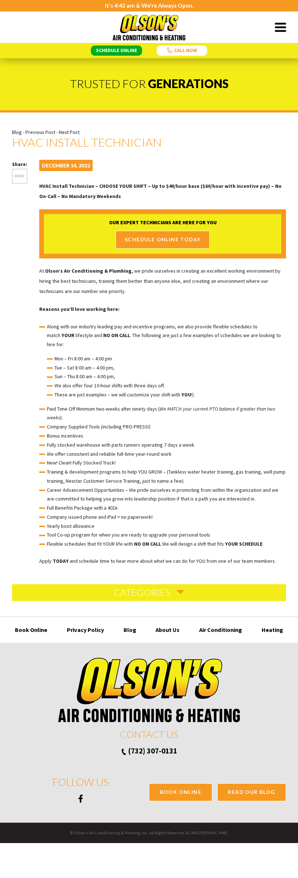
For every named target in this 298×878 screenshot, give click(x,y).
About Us (168, 629)
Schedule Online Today (163, 239)
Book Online (31, 629)
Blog (17, 132)
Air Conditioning (220, 629)
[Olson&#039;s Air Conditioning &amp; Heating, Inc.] (149, 27)
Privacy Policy (85, 629)
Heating (272, 629)
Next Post (69, 132)
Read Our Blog (251, 792)
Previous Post (40, 132)
